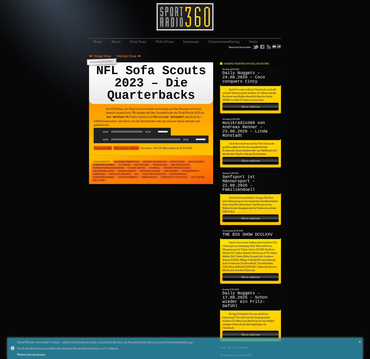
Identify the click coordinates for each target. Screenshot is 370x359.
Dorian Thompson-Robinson (108, 168)
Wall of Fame (165, 41)
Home (98, 41)
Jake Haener (171, 171)
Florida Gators (136, 168)
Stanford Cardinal (103, 177)
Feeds (253, 41)
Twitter (255, 46)
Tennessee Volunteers (174, 177)
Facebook (262, 46)
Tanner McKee (149, 177)
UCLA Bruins (197, 177)
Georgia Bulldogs (103, 171)
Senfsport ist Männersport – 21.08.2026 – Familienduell (238, 183)
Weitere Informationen (31, 354)
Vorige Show (102, 56)
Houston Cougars (150, 171)
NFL (137, 174)
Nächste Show (126, 56)
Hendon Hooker (127, 171)
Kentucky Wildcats (120, 174)
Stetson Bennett (128, 177)
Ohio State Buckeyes (154, 174)
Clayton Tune (141, 164)
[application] (132, 133)
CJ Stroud (124, 164)
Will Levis (98, 180)
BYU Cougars (196, 161)
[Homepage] (185, 16)
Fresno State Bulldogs (177, 168)
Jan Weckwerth (190, 171)
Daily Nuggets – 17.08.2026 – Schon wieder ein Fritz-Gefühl (244, 299)
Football (154, 168)
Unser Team (138, 41)
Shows (116, 41)
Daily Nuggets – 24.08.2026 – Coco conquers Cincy (243, 77)
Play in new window (126, 148)
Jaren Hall (99, 174)
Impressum (191, 41)
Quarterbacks (178, 174)
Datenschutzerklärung (224, 41)
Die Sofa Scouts (180, 164)
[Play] (99, 132)
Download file (103, 148)
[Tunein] (279, 47)
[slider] (163, 131)
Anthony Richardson (154, 161)
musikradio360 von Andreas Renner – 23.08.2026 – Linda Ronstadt (244, 129)
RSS (269, 46)
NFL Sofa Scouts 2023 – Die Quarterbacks (151, 83)
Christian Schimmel (104, 164)
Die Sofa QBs (160, 164)
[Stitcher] (274, 47)
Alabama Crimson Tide (127, 161)
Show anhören (250, 107)
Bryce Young (177, 161)
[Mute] (155, 132)
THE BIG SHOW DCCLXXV (247, 234)
